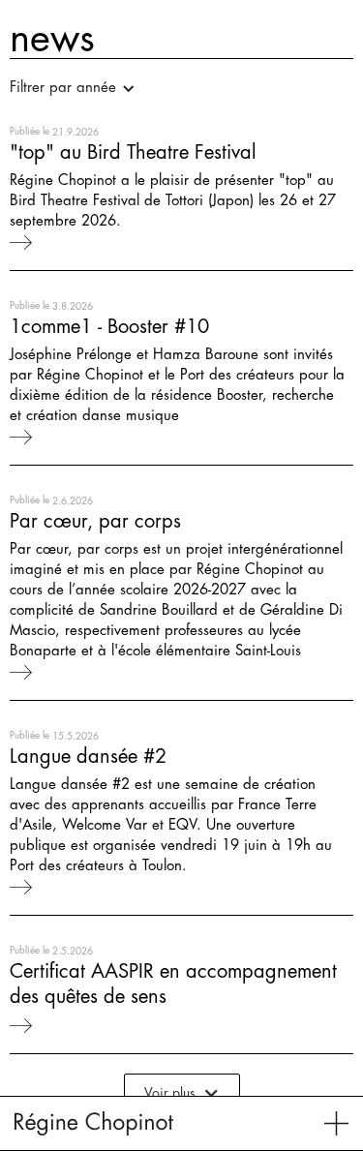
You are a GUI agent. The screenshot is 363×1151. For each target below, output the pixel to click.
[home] (94, 1123)
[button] (82, 88)
